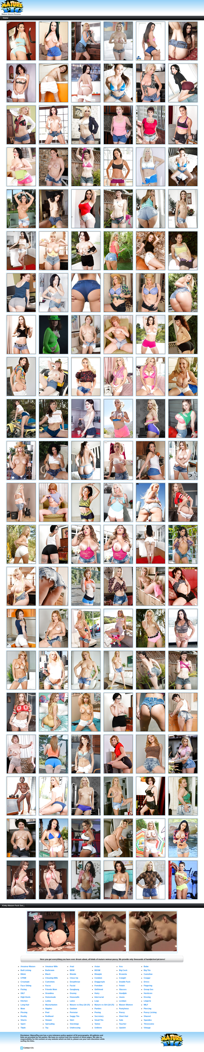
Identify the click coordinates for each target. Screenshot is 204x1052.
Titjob (23, 1028)
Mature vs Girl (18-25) (104, 1005)
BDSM (97, 970)
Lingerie (147, 1001)
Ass (121, 966)
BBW (72, 970)
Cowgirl (122, 978)
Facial (72, 986)
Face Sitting (26, 986)
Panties (98, 1009)
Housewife (74, 997)
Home (5, 18)
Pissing (24, 1012)
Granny (73, 993)
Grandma (49, 993)
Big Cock (123, 970)
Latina (48, 1001)
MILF (146, 1005)
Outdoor (73, 1009)
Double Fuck (124, 982)
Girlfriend (99, 989)
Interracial (99, 997)
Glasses (123, 989)
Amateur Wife (51, 966)
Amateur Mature (28, 966)
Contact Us (28, 1048)
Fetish (122, 986)
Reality (24, 1016)
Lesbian (122, 1001)
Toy (46, 1028)
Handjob (123, 993)
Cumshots (50, 982)
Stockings (74, 1024)
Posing (98, 1012)
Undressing (75, 1028)
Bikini (23, 974)
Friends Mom (51, 989)
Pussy (122, 1012)
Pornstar (74, 1012)
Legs (97, 1001)
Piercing (147, 1009)
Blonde (73, 974)
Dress (146, 982)
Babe (146, 966)
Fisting (24, 989)
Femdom (98, 986)
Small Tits (99, 1020)
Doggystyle (100, 982)
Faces (48, 986)
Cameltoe (148, 974)
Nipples (48, 1009)
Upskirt (122, 1028)
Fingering (148, 986)
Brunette (123, 974)
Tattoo (97, 1024)
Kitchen (24, 1001)
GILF (23, 993)
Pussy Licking (150, 1012)
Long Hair (25, 1005)
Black (48, 974)
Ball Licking (26, 970)
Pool (47, 1012)
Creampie (25, 982)
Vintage (147, 1028)
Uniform (98, 1028)
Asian (97, 966)
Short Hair (123, 1016)
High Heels (25, 997)
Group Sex (148, 989)
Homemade (50, 997)
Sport (23, 1024)
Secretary (99, 1016)
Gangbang (74, 989)
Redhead (49, 1016)
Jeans (122, 997)
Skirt (72, 1020)
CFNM (23, 978)
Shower (48, 1020)
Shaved (147, 1016)
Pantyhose (124, 1009)
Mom (23, 1009)
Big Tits (147, 970)
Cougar (147, 978)
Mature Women (126, 1005)
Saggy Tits (74, 1016)
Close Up (74, 978)
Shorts (24, 1020)
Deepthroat (75, 982)
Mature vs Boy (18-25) (80, 1005)
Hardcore (148, 993)
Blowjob (98, 974)
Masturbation (51, 1005)
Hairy (97, 993)
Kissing (147, 997)
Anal (72, 966)
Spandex (148, 1020)
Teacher (122, 1024)
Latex (72, 1001)
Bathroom (49, 970)
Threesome (149, 1024)
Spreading (50, 1024)
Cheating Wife (51, 978)
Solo (121, 1020)
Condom (98, 978)
